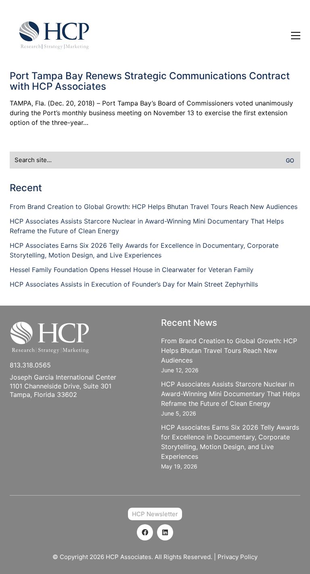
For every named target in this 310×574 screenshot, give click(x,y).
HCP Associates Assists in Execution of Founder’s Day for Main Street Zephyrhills (134, 284)
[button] (295, 35)
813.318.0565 (30, 365)
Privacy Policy (238, 557)
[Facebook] (145, 532)
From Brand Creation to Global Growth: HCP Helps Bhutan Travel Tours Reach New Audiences (153, 207)
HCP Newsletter (155, 514)
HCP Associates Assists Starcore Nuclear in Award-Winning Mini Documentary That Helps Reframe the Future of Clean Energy (147, 226)
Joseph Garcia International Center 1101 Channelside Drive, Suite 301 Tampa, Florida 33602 (63, 386)
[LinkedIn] (165, 532)
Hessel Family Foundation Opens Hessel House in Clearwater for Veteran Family (131, 270)
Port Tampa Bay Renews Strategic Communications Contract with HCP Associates (150, 81)
